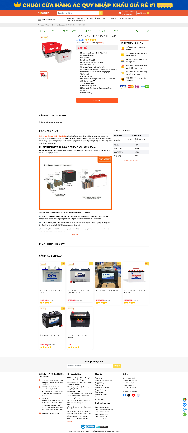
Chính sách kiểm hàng (101, 419)
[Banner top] (94, 5)
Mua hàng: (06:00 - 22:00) (52, 400)
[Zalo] (185, 410)
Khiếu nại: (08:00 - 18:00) (52, 410)
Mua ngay (97, 100)
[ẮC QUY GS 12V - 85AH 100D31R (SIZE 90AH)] (52, 275)
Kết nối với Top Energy (75, 21)
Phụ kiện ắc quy (99, 397)
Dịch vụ (89, 18)
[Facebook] (185, 405)
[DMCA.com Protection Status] (102, 426)
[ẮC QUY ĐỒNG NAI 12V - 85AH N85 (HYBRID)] (136, 275)
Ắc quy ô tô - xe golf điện (102, 387)
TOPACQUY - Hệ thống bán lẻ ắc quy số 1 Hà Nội (96, 431)
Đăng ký (117, 366)
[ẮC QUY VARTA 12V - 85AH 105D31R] (52, 319)
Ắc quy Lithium (99, 392)
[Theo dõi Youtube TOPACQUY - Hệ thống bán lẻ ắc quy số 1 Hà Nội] (133, 395)
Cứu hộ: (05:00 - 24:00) (52, 402)
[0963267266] (184, 414)
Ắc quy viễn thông (100, 390)
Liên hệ (113, 18)
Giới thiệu (80, 18)
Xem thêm (75, 234)
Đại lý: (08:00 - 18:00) (51, 405)
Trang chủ (70, 18)
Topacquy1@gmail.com (52, 413)
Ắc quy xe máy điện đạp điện (103, 380)
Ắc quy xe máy (99, 383)
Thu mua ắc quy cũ (129, 383)
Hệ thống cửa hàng (126, 18)
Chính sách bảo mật (101, 416)
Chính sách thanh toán (102, 407)
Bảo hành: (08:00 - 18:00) (52, 407)
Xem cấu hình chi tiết (130, 160)
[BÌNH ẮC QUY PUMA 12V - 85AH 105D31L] (80, 319)
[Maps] (185, 400)
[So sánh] (80, 40)
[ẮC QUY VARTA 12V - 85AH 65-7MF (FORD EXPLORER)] (80, 275)
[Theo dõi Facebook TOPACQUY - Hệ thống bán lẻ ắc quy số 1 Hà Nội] (124, 395)
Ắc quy (97, 18)
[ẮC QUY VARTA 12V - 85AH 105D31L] (108, 275)
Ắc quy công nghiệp (101, 394)
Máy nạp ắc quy (100, 399)
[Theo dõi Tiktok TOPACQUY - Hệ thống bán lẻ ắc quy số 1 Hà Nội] (128, 395)
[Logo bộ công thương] (88, 426)
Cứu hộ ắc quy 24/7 (129, 378)
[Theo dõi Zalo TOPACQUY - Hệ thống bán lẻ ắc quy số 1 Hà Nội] (138, 394)
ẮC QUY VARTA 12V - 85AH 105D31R (51, 335)
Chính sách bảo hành (101, 414)
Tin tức (105, 18)
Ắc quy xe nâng (99, 385)
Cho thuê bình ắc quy (129, 387)
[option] (43, 75)
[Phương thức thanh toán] (134, 87)
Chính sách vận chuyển (102, 412)
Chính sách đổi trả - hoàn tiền (104, 409)
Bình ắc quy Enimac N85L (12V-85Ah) (52, 136)
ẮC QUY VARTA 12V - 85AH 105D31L (107, 290)
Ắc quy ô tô (98, 378)
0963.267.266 (127, 14)
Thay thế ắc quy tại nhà (130, 380)
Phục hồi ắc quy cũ (128, 385)
